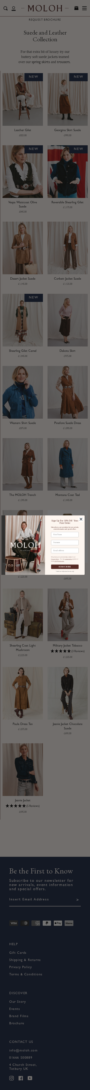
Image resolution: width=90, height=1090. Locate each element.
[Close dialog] (81, 519)
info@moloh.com (59, 561)
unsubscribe (68, 559)
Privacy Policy (55, 559)
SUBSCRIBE (65, 567)
